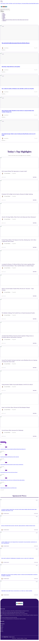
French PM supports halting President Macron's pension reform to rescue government (13, 613)
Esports (3, 16)
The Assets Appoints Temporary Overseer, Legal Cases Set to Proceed (8, 472)
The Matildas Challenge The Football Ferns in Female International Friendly (18, 313)
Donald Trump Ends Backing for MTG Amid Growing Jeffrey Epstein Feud (18, 525)
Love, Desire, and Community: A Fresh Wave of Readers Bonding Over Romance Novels (14, 610)
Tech (25, 19)
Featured (3, 17)
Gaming (3, 19)
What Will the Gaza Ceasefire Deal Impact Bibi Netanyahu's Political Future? (12, 612)
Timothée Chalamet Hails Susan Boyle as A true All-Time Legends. (16, 590)
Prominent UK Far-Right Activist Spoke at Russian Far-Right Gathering (17, 194)
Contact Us (4, 20)
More (3, 18)
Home (3, 13)
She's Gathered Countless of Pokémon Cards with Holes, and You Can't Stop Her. (18, 88)
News (16, 19)
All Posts (3, 14)
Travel (27, 19)
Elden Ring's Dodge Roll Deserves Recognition (11, 66)
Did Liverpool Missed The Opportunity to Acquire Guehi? (14, 171)
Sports (23, 19)
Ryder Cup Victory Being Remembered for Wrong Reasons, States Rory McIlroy (13, 618)
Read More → (35, 177)
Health (6, 19)
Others (18, 19)
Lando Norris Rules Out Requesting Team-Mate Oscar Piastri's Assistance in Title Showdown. (11, 464)
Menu (3, 11)
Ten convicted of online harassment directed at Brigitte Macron (15, 43)
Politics (21, 19)
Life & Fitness (10, 19)
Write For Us (14, 638)
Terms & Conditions (20, 638)
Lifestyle (13, 19)
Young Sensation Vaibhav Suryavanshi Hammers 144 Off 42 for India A (17, 384)
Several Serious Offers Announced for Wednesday (12, 430)
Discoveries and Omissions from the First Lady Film (8, 617)
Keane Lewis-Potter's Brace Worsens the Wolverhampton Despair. (16, 407)
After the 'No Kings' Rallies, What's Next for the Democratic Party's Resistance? (19, 217)
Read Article (3, 117)
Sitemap (25, 638)
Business (3, 15)
